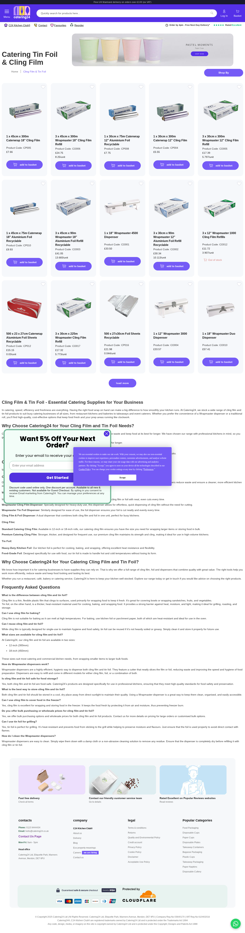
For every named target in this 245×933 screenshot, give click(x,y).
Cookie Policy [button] (85, 469)
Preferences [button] (149, 469)
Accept (122, 477)
